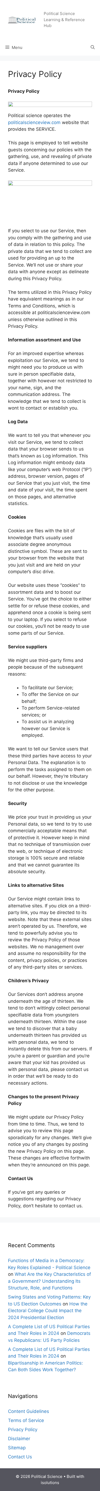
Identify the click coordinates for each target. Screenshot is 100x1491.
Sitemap (17, 1447)
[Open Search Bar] (92, 48)
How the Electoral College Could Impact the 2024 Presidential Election (47, 1310)
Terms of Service (26, 1420)
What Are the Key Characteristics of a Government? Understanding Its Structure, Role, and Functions (49, 1281)
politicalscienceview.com (34, 122)
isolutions (50, 1482)
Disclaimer (19, 1438)
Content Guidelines (28, 1411)
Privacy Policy (22, 1429)
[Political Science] (23, 19)
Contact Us (20, 1456)
